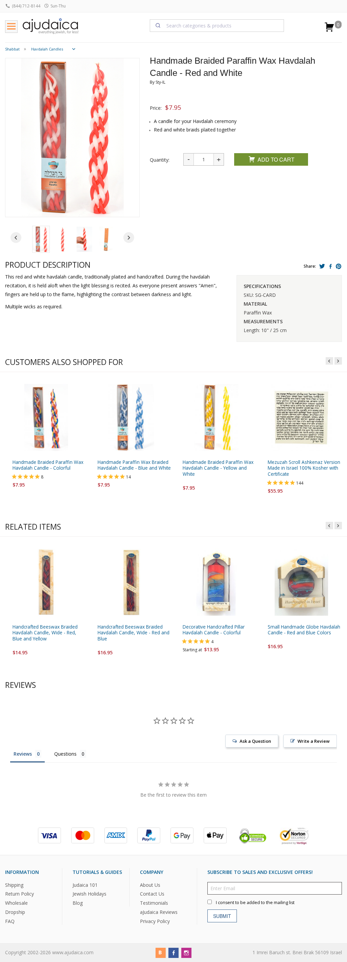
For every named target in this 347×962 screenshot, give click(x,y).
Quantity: (159, 160)
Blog (78, 903)
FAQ (10, 921)
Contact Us (152, 894)
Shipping (14, 884)
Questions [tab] (65, 754)
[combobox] (217, 25)
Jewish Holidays (89, 894)
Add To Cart (276, 159)
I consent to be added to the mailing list (255, 902)
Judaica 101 (85, 884)
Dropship (15, 912)
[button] (41, 239)
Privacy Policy (155, 921)
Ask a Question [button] (255, 741)
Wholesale (16, 903)
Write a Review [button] (314, 741)
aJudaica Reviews (159, 912)
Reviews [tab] (23, 754)
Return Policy (19, 894)
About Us (150, 884)
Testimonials (154, 903)
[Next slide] (128, 237)
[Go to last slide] (16, 237)
